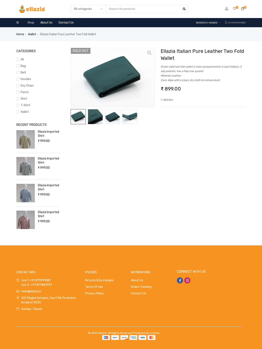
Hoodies (26, 79)
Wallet (32, 34)
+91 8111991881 (237, 22)
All (22, 59)
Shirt (24, 99)
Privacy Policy (94, 293)
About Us (137, 280)
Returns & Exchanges (99, 280)
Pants (25, 92)
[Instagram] (187, 280)
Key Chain (27, 85)
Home (20, 34)
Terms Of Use (94, 287)
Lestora (154, 332)
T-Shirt (25, 105)
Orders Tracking (141, 287)
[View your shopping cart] (242, 9)
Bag (23, 66)
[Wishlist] (234, 8)
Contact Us (138, 293)
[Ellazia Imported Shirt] (25, 139)
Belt (23, 72)
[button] (149, 53)
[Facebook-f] (180, 280)
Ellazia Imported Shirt (48, 134)
